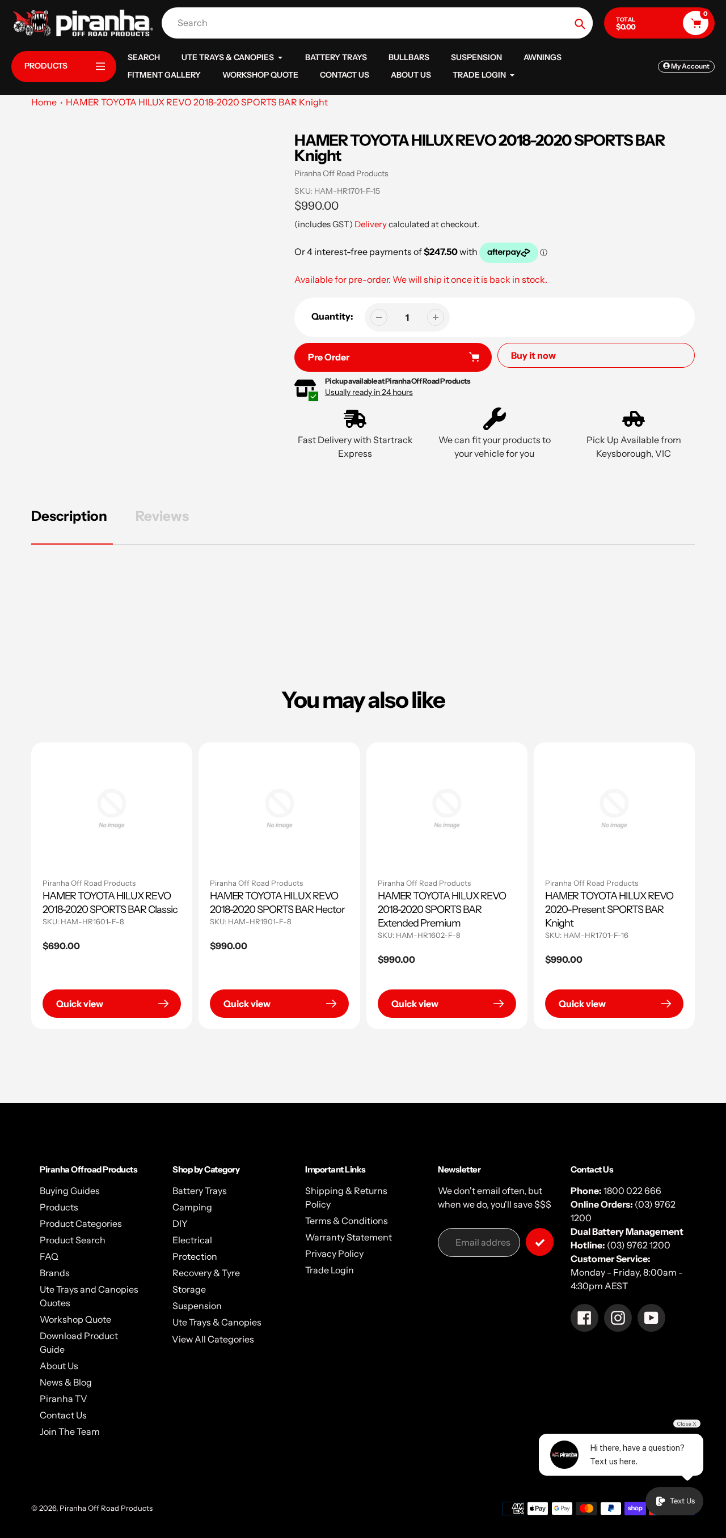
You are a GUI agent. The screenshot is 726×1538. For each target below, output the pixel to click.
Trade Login (329, 1270)
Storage (189, 1289)
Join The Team (70, 1431)
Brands (55, 1272)
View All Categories (213, 1339)
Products (59, 1207)
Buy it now (533, 355)
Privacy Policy (334, 1253)
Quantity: (332, 316)
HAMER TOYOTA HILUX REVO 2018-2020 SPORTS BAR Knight (197, 102)
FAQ (49, 1256)
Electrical (192, 1240)
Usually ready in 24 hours (369, 392)
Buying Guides (70, 1190)
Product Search (72, 1240)
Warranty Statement (348, 1237)
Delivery (370, 224)
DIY (180, 1223)
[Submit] (540, 1242)
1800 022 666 (632, 1190)
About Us (59, 1365)
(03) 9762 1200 (638, 1245)
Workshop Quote (75, 1319)
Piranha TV (63, 1398)
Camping (192, 1207)
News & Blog (66, 1382)
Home (44, 102)
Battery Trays (199, 1190)
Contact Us (63, 1415)
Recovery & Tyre (206, 1272)
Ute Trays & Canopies (216, 1322)
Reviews (162, 516)
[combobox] (380, 23)
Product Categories (81, 1223)
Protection (194, 1256)
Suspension (197, 1305)
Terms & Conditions (346, 1220)
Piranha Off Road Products (341, 173)
